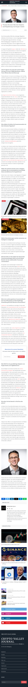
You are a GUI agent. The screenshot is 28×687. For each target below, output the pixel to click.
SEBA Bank (23, 49)
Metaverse (18, 387)
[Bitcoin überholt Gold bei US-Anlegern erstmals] (14, 226)
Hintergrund (5, 219)
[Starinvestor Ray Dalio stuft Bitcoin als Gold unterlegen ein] (14, 207)
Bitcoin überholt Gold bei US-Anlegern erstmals (12, 234)
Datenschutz (4, 668)
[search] (26, 2)
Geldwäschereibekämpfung (11, 141)
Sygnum (13, 49)
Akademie (3, 651)
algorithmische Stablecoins (14, 319)
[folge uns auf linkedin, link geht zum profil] (14, 618)
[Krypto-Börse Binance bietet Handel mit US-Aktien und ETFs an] (14, 554)
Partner (3, 663)
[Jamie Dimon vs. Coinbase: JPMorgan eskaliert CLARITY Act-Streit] (14, 573)
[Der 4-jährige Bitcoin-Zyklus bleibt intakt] (14, 536)
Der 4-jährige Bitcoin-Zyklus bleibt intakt (10, 544)
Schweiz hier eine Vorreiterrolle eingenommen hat (14, 160)
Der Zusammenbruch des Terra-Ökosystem (16, 307)
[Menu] (2, 2)
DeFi (18, 266)
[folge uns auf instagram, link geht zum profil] (14, 613)
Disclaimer (3, 671)
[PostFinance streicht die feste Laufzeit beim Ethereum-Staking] (3, 603)
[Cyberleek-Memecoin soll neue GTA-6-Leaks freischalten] (3, 591)
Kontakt (3, 654)
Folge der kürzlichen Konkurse (9, 95)
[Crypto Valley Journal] (14, 2)
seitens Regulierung (16, 328)
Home (9, 5)
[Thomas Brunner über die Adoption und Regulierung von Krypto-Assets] (14, 16)
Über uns (3, 660)
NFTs (19, 379)
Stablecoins (3, 305)
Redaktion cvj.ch (6, 30)
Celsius (16, 96)
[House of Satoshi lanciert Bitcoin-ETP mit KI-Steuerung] (3, 597)
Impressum (3, 665)
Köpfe (15, 5)
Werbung (3, 657)
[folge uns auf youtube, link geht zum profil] (14, 622)
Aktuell (12, 5)
